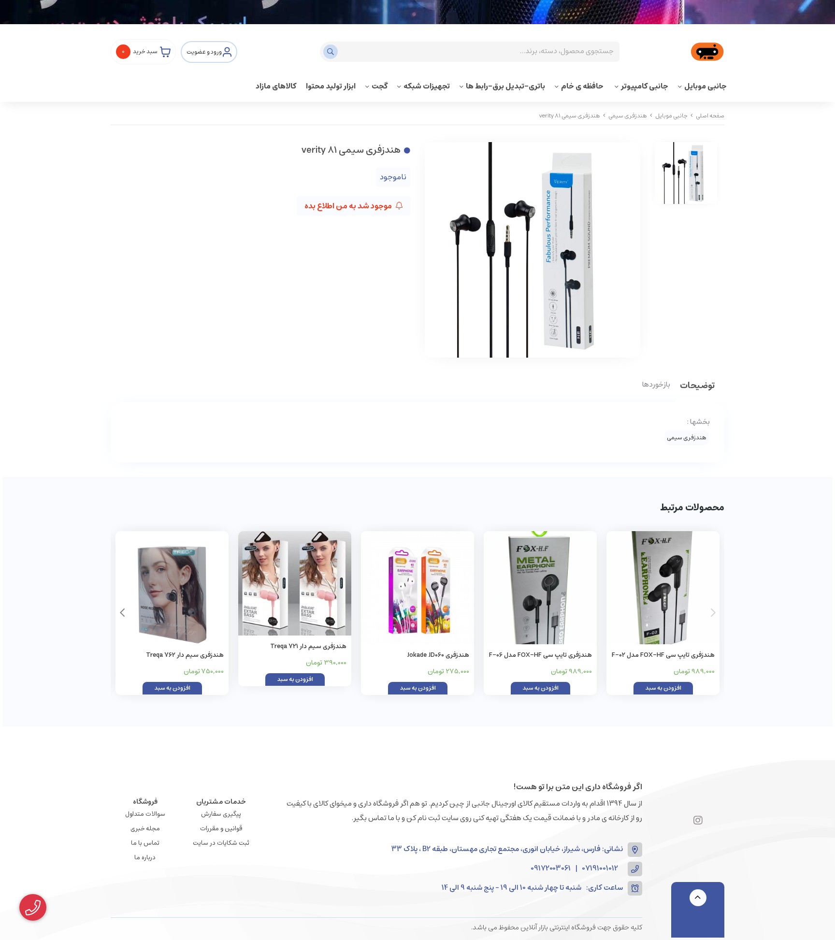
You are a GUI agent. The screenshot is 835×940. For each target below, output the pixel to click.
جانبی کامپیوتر (644, 86)
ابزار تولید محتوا (331, 86)
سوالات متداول (145, 814)
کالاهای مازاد (276, 86)
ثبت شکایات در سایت (221, 843)
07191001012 (600, 868)
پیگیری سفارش (221, 814)
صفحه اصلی (710, 116)
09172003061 (551, 868)
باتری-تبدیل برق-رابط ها (505, 86)
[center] (332, 52)
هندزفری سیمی (627, 116)
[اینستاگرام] (698, 821)
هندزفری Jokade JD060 (438, 655)
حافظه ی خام (583, 86)
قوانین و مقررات (221, 828)
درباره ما (145, 857)
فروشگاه (145, 802)
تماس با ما (145, 843)
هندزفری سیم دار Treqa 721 (308, 646)
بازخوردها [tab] (656, 385)
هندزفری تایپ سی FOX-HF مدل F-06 (540, 655)
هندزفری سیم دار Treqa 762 (185, 655)
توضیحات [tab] (697, 386)
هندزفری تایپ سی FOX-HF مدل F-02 (663, 655)
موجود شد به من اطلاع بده (348, 206)
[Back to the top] (698, 897)
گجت (380, 86)
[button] (122, 612)
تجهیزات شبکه (426, 86)
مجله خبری (145, 828)
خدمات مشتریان (221, 802)
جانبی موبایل (705, 86)
